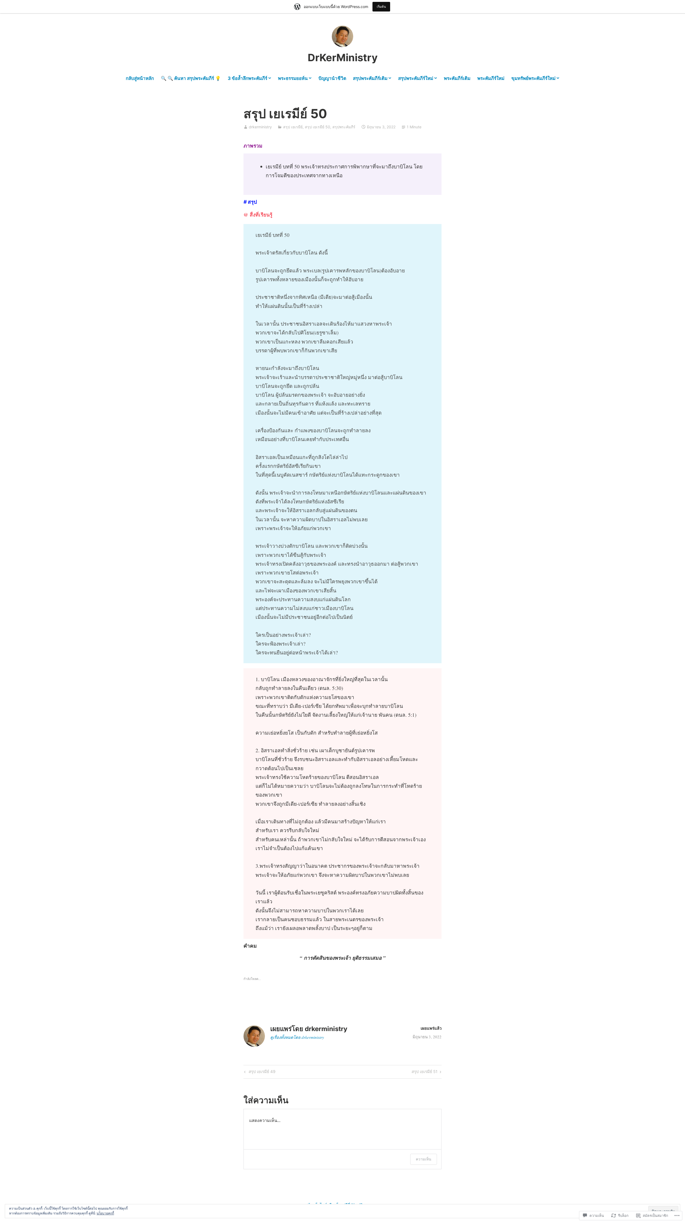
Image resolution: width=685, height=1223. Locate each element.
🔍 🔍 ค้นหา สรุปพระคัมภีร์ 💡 (191, 78)
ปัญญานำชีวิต (332, 78)
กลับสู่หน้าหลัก (140, 78)
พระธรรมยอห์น (293, 78)
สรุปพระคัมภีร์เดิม (370, 78)
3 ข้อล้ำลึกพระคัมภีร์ (247, 78)
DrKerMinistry (343, 57)
